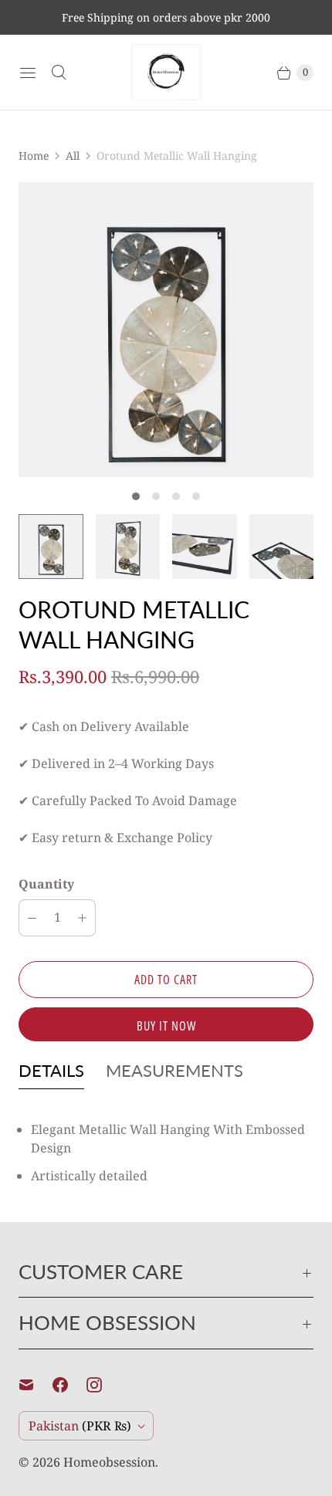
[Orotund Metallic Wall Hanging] (166, 329)
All (73, 155)
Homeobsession (109, 1462)
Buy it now (166, 1025)
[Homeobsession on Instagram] (103, 1385)
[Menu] (27, 72)
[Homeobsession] (166, 72)
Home (34, 155)
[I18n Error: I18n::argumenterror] (51, 546)
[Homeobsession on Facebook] (69, 1385)
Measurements (174, 1070)
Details (51, 1070)
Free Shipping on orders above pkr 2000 (166, 17)
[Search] (58, 72)
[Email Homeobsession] (36, 1385)
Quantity (46, 883)
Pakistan (80, 1425)
